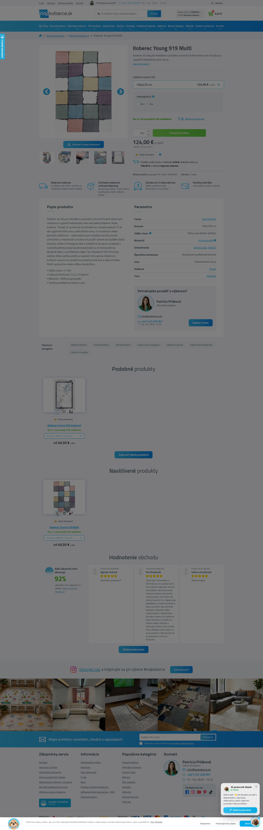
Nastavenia (205, 824)
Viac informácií (156, 822)
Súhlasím (249, 824)
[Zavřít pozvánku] (256, 787)
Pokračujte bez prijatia (226, 824)
